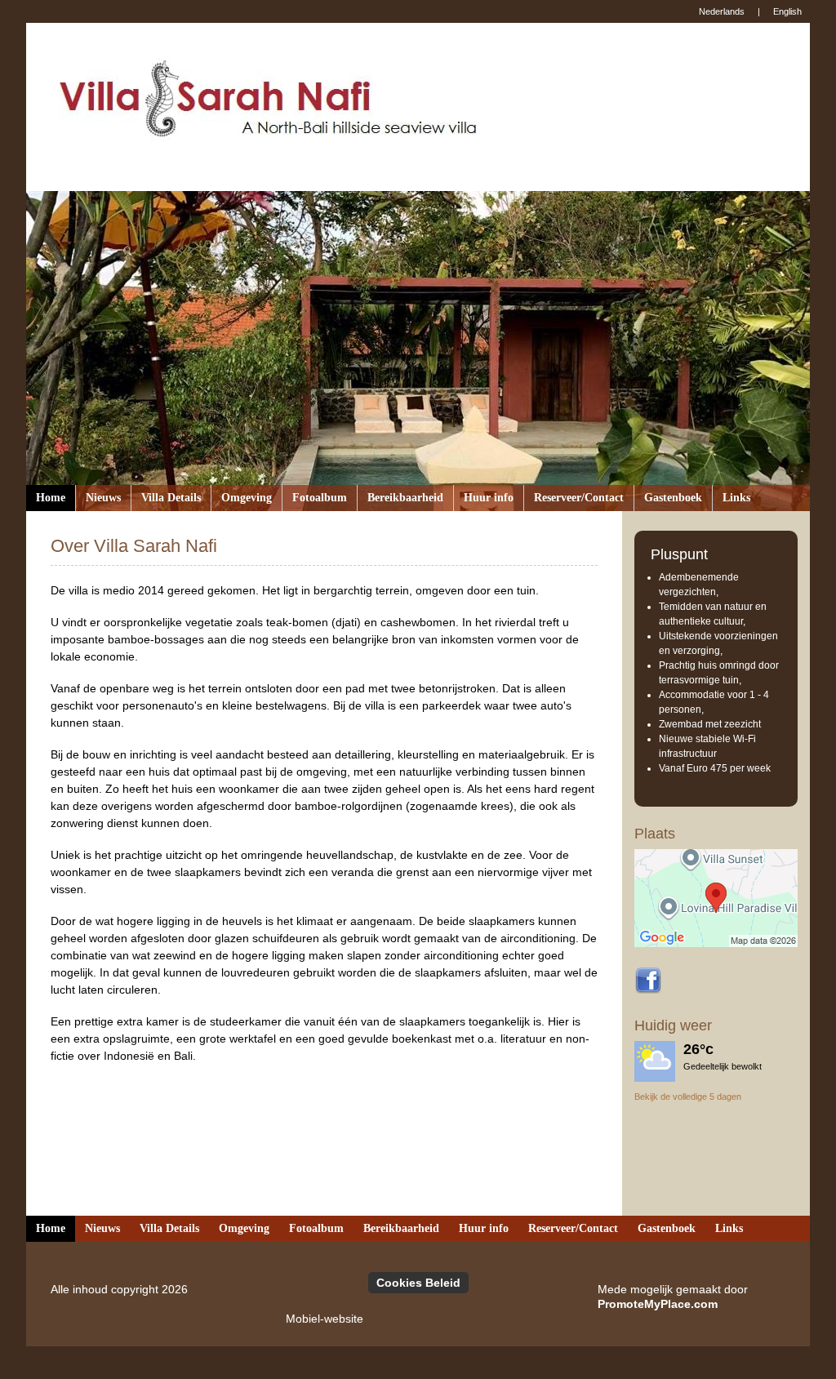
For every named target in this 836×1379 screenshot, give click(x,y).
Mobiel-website (324, 1318)
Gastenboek (673, 498)
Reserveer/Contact (579, 498)
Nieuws (103, 498)
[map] (716, 898)
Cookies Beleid (418, 1282)
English (787, 11)
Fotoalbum (319, 498)
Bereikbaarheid (405, 498)
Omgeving (246, 498)
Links (736, 498)
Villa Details (171, 498)
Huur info (489, 498)
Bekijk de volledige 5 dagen (687, 1096)
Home (50, 498)
